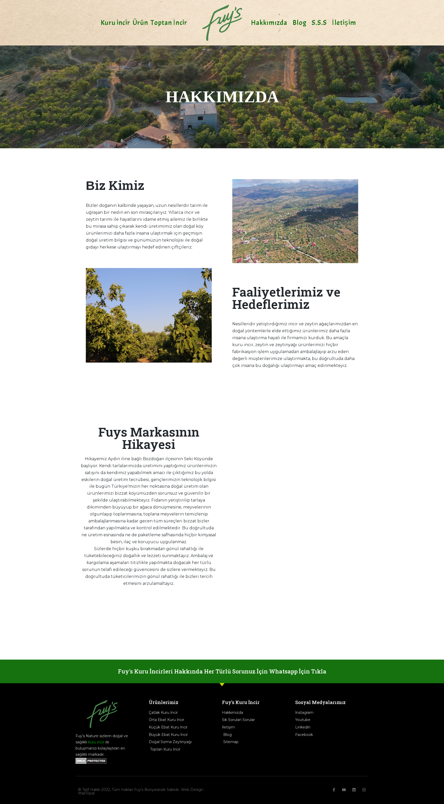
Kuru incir (115, 22)
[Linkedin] (354, 790)
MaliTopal (86, 793)
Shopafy (94, 626)
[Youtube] (344, 790)
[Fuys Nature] (222, 23)
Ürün (140, 22)
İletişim (344, 22)
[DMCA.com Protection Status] (91, 762)
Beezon (210, 626)
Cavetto (153, 626)
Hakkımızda (269, 22)
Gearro (122, 626)
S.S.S (319, 22)
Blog (300, 22)
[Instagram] (364, 790)
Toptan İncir (169, 22)
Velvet (181, 626)
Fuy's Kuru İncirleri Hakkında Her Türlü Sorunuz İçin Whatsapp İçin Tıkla (222, 671)
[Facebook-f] (334, 790)
